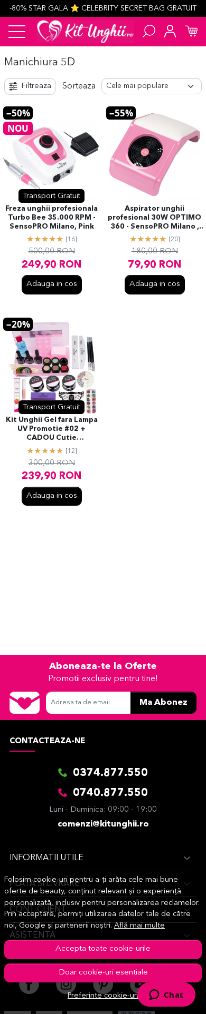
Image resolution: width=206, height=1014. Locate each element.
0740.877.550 (110, 793)
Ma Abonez (163, 702)
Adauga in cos (51, 284)
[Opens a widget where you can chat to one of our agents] (166, 995)
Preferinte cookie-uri (103, 996)
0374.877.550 (110, 773)
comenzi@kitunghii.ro (103, 824)
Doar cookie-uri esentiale (103, 973)
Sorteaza (79, 86)
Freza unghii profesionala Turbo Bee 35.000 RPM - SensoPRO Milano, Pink (51, 217)
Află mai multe (139, 926)
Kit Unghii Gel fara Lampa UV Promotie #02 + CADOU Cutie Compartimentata (52, 430)
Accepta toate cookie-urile (103, 949)
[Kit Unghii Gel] (85, 31)
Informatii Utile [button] (46, 858)
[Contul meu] (170, 31)
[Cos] (191, 31)
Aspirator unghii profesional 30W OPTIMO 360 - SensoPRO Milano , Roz (154, 218)
